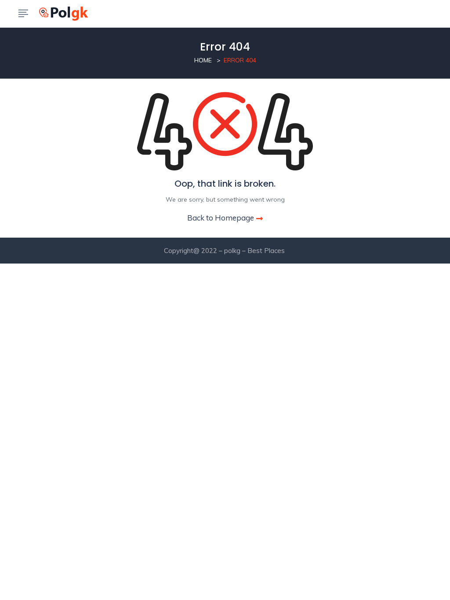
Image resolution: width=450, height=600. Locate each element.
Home (203, 60)
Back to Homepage (220, 217)
